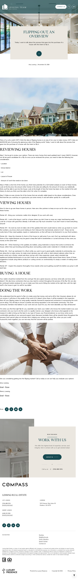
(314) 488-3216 (57, 469)
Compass (39, 548)
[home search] (69, 7)
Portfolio (41, 535)
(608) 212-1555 (6, 513)
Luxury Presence (42, 571)
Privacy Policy (72, 571)
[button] (52, 457)
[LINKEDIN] (13, 525)
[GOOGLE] (18, 525)
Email (2, 387)
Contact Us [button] (42, 543)
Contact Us (61, 7)
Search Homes (43, 541)
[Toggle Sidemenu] (74, 7)
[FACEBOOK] (4, 525)
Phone (7, 387)
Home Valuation (44, 539)
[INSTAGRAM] (9, 525)
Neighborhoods (43, 537)
